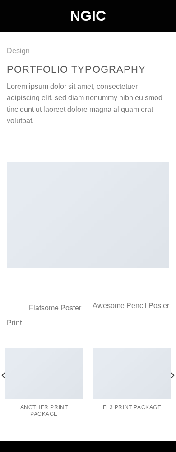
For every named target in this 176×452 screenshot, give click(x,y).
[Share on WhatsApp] (12, 142)
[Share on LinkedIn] (67, 142)
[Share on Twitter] (34, 142)
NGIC (88, 16)
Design (18, 51)
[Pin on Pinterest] (56, 142)
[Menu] (12, 16)
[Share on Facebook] (23, 142)
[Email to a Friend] (45, 142)
